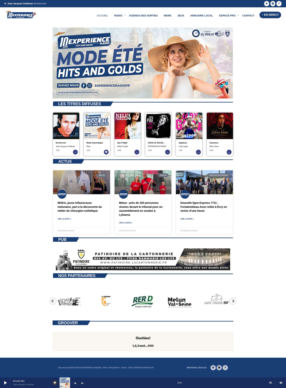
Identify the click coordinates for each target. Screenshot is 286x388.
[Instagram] (273, 3)
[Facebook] (279, 3)
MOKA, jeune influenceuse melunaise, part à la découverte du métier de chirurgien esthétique (79, 206)
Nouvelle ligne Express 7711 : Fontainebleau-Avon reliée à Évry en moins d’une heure (203, 206)
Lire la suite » (64, 219)
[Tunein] (266, 3)
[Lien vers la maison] (21, 14)
